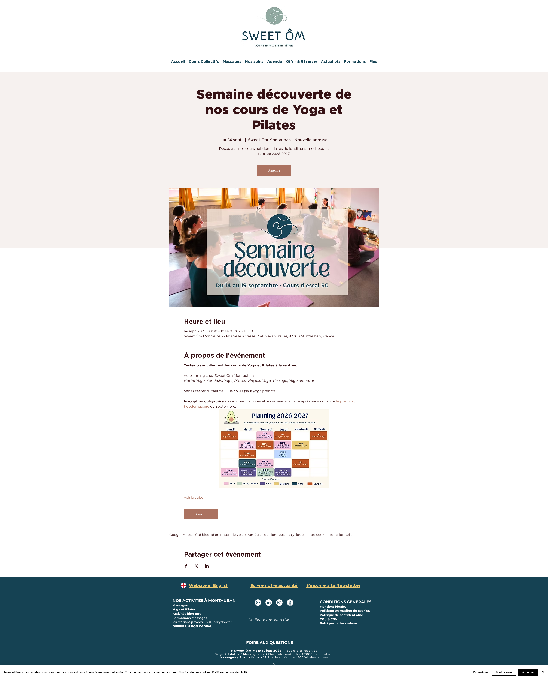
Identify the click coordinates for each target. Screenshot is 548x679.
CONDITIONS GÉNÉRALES (345, 602)
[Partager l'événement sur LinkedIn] (207, 566)
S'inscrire (274, 170)
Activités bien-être (187, 614)
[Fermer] (542, 672)
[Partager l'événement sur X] (196, 566)
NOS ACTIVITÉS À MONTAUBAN (204, 600)
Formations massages (190, 618)
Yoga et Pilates (184, 609)
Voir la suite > (195, 497)
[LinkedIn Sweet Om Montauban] (268, 602)
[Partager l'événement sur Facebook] (186, 566)
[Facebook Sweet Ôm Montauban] (290, 602)
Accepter (528, 672)
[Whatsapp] (258, 602)
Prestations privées (204, 622)
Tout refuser (504, 672)
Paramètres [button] (481, 672)
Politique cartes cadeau (338, 623)
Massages (181, 605)
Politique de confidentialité (229, 672)
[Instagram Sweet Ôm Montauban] (279, 602)
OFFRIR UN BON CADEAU (193, 626)
